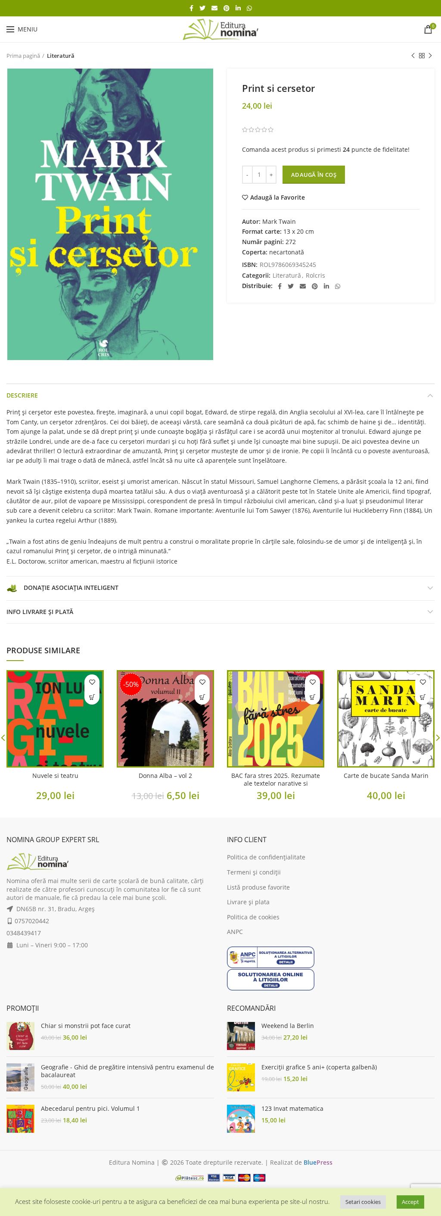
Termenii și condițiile (282, 592)
